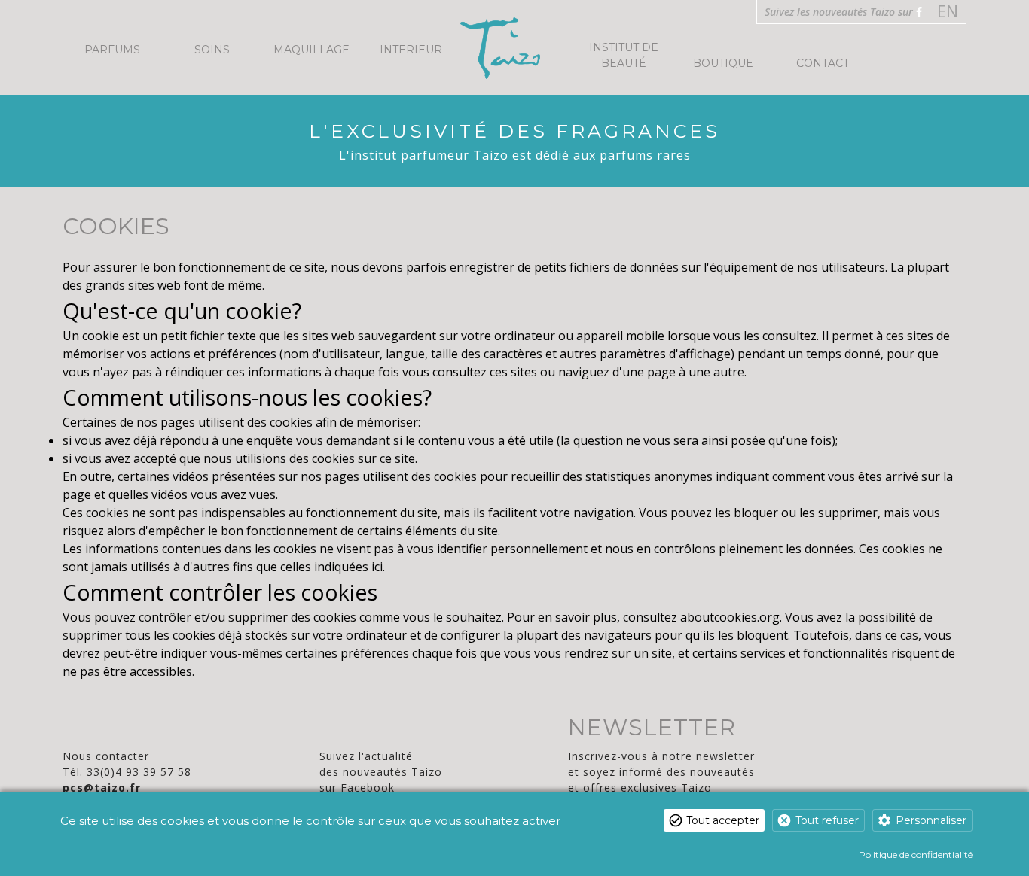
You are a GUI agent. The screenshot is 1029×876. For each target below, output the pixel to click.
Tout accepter (722, 820)
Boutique (723, 63)
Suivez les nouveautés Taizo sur (840, 12)
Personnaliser (931, 820)
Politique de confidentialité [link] (916, 854)
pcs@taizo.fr (102, 787)
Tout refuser (827, 820)
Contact (822, 63)
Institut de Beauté (623, 55)
